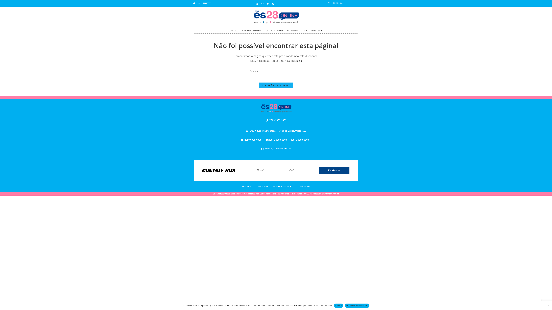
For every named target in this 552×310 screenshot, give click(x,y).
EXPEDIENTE (246, 186)
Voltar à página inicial (276, 85)
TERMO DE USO (304, 186)
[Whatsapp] (268, 4)
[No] (548, 305)
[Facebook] (262, 4)
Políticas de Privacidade (357, 305)
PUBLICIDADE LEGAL (313, 30)
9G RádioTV (293, 30)
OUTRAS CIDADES (274, 30)
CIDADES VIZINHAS (252, 30)
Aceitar (338, 305)
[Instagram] (257, 4)
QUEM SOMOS (262, 186)
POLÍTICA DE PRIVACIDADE (283, 186)
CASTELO (233, 30)
